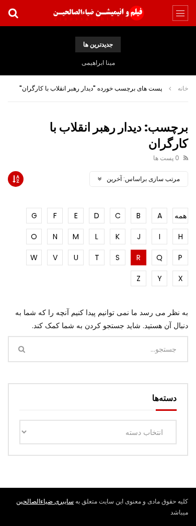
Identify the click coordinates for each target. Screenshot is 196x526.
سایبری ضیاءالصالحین (45, 501)
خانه (183, 88)
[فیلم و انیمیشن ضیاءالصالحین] (98, 13)
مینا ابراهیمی (98, 62)
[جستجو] (13, 13)
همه (181, 215)
